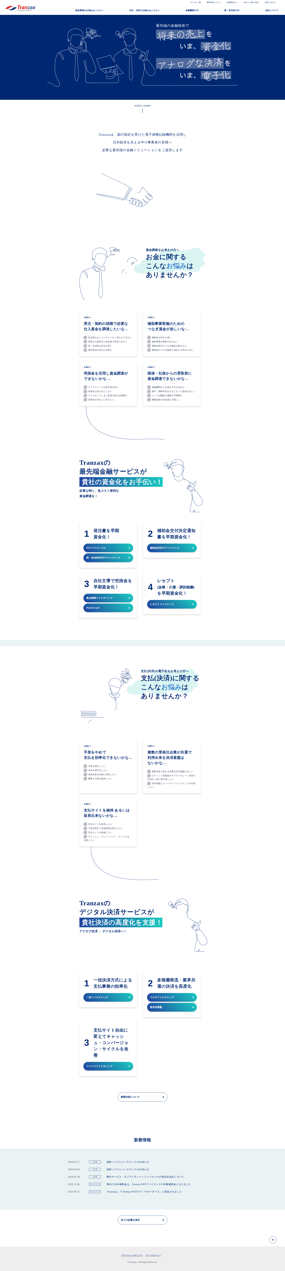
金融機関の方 (192, 10)
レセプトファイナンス (162, 604)
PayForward (92, 607)
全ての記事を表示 (130, 1220)
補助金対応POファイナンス (164, 548)
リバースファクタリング (99, 1066)
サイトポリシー (153, 1255)
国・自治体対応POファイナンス (103, 557)
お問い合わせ (270, 2)
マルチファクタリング (162, 997)
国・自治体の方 (232, 10)
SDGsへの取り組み (251, 2)
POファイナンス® (96, 548)
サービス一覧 (195, 2)
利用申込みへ (232, 2)
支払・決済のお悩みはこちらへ (144, 10)
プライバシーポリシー (132, 1255)
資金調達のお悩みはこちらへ (89, 10)
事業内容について (214, 2)
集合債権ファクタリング (99, 598)
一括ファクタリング (97, 997)
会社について (271, 10)
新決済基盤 (156, 1007)
